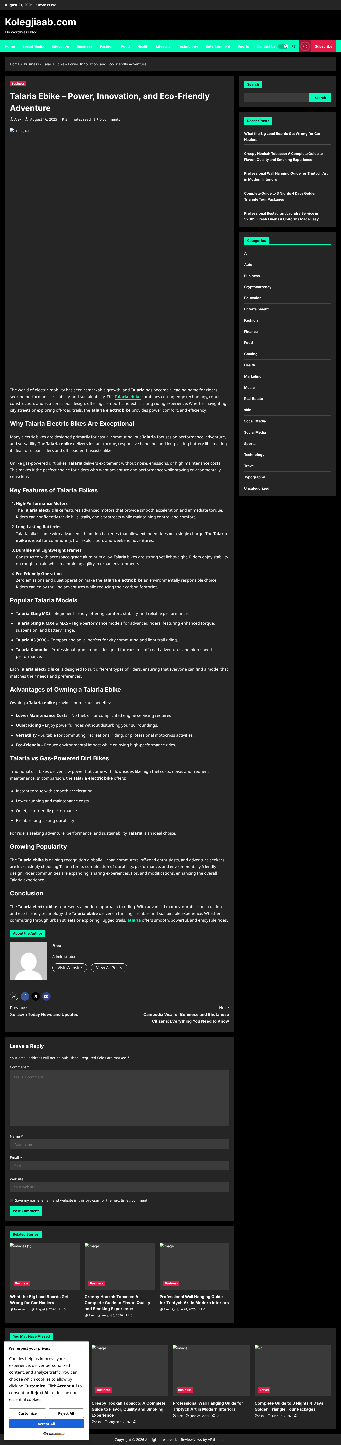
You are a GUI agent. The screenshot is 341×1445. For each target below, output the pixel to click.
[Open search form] (293, 46)
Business (84, 46)
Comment (19, 1067)
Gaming (251, 354)
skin (247, 410)
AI (246, 253)
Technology (188, 46)
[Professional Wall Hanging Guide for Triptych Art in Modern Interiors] (194, 1266)
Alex (17, 119)
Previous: (44, 1011)
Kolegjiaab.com (40, 22)
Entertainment (218, 46)
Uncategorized (256, 488)
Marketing (253, 376)
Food (125, 46)
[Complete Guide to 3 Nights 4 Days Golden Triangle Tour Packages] (293, 1370)
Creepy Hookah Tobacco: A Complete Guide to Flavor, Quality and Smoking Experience (117, 1302)
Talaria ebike (128, 396)
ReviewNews (191, 1439)
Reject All (66, 1413)
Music (249, 387)
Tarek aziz (21, 1309)
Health (142, 46)
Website (16, 1179)
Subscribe (323, 46)
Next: (186, 1014)
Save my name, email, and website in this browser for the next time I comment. (81, 1200)
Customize (27, 1413)
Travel (249, 466)
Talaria (133, 920)
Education (60, 46)
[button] (14, 996)
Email (16, 1157)
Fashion (107, 46)
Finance (251, 331)
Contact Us (266, 46)
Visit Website (70, 967)
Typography (254, 477)
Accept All (46, 1423)
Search (253, 84)
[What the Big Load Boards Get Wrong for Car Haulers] (45, 1266)
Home (10, 46)
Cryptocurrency (257, 287)
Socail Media (255, 421)
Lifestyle (163, 46)
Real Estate (253, 398)
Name (16, 1136)
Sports (243, 46)
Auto (248, 264)
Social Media (33, 46)
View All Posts (109, 967)
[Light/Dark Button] (283, 46)
